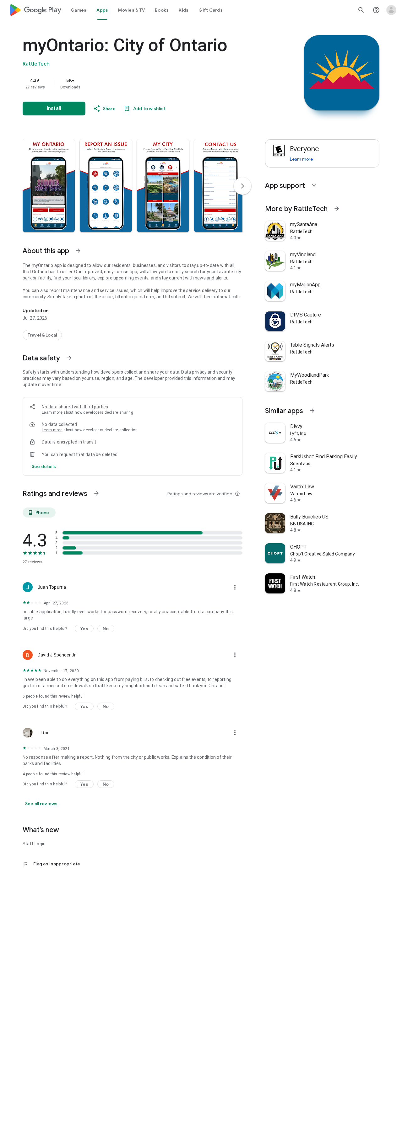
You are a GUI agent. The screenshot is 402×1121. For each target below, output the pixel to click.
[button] (49, 185)
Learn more (52, 412)
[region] (148, 83)
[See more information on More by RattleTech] (336, 208)
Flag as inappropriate (51, 864)
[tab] (78, 10)
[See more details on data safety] (44, 466)
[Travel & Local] (42, 335)
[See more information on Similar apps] (312, 410)
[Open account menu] (391, 10)
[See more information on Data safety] (69, 357)
